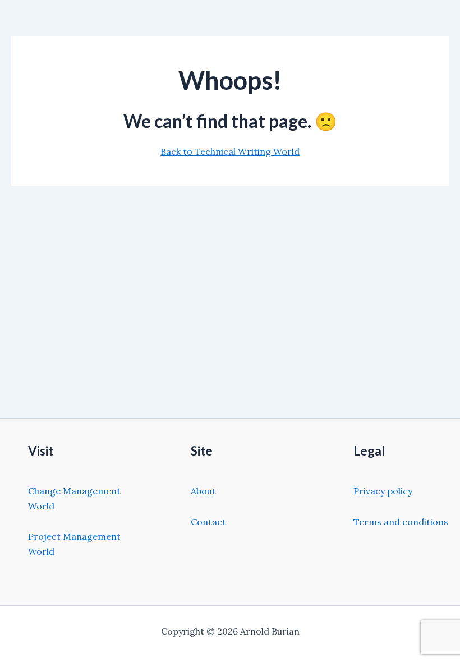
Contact (208, 521)
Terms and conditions (400, 521)
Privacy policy (382, 491)
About (203, 491)
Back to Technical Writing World (230, 151)
